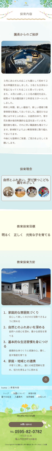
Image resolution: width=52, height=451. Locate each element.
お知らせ (42, 397)
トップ (6, 393)
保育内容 (32, 393)
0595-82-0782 (28, 432)
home (4, 388)
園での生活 (6, 397)
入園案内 (18, 397)
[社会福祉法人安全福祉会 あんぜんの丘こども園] (26, 4)
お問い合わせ (26, 424)
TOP (45, 380)
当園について (19, 393)
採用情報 (30, 397)
